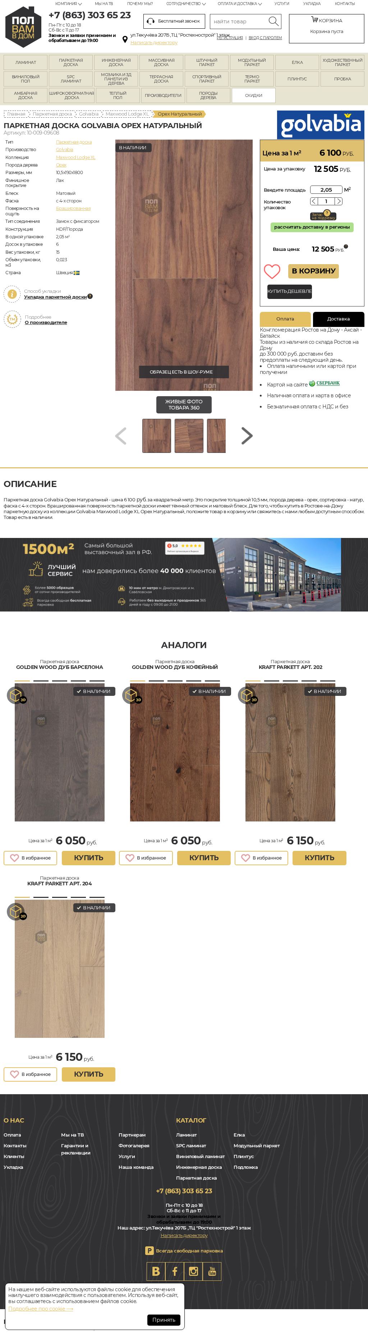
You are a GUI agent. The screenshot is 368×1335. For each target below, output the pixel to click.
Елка (239, 1135)
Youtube (212, 1271)
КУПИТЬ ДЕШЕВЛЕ (289, 291)
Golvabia (88, 114)
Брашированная (73, 208)
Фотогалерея (134, 1145)
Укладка (312, 3)
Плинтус (244, 1156)
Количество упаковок (277, 204)
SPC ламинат (191, 1145)
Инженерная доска (199, 1167)
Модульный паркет (257, 1145)
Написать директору (154, 42)
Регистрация (230, 38)
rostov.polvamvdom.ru (23, 27)
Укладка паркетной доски (55, 297)
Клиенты (14, 1156)
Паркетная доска (52, 114)
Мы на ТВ (104, 3)
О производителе (46, 322)
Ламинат (186, 1135)
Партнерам (132, 1135)
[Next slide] (247, 436)
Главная (16, 114)
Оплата (285, 319)
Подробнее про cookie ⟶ (40, 1309)
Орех (61, 165)
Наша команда (136, 1167)
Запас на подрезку (323, 216)
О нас (14, 1120)
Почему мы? (140, 3)
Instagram (193, 1271)
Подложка (246, 1167)
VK (156, 1271)
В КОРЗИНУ (314, 271)
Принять (163, 1320)
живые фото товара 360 (183, 404)
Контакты (345, 3)
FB (174, 1271)
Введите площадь (285, 190)
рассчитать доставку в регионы (312, 227)
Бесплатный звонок (179, 21)
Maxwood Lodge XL (127, 114)
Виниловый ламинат (200, 1156)
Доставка (338, 319)
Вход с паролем (265, 38)
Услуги (282, 3)
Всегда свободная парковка (189, 1251)
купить (89, 858)
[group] (184, 265)
